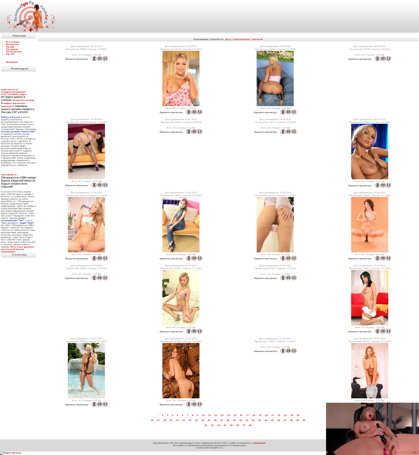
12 (216, 415)
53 (218, 425)
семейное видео (17, 94)
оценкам (257, 39)
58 (250, 425)
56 (237, 425)
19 (260, 415)
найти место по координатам (9, 90)
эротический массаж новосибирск (12, 250)
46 (278, 420)
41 (247, 420)
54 (225, 425)
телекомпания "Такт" (12, 220)
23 (285, 415)
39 (234, 420)
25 (298, 415)
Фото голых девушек (21, 247)
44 (266, 420)
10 (203, 415)
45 (272, 420)
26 (152, 420)
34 (202, 420)
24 (291, 415)
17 (247, 415)
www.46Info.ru (8, 174)
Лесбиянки (12, 62)
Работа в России (10, 117)
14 (228, 415)
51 (206, 425)
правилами (260, 443)
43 (259, 420)
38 (228, 420)
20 (266, 415)
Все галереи (12, 42)
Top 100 (10, 54)
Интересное (12, 44)
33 (196, 420)
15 (235, 415)
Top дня (10, 47)
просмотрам (241, 39)
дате (228, 39)
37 (221, 420)
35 (209, 420)
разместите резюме (23, 100)
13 (222, 415)
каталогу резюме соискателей (17, 131)
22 (279, 415)
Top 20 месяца (14, 51)
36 (215, 420)
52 (212, 425)
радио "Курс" (27, 223)
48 (291, 420)
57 (244, 425)
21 (272, 415)
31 (183, 420)
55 (231, 425)
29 (171, 420)
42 (253, 420)
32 (190, 420)
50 (304, 420)
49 (297, 420)
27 (158, 420)
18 (253, 415)
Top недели (12, 49)
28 (164, 420)
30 (177, 420)
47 (285, 420)
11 (209, 415)
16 (241, 415)
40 (240, 420)
